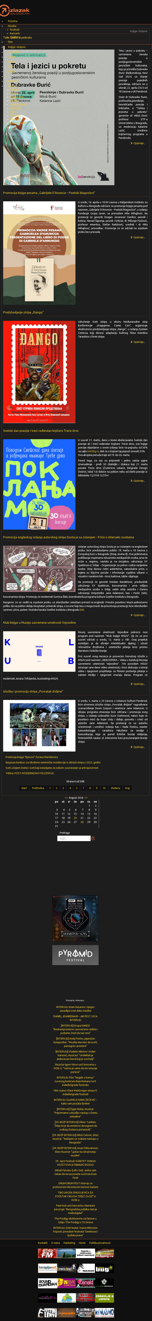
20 (75, 817)
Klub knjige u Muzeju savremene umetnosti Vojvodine (39, 622)
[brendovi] (66, 1267)
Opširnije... (139, 143)
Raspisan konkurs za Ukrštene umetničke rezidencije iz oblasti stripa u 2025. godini (53, 762)
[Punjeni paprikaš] (66, 1312)
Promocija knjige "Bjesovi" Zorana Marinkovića (32, 757)
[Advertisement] (76, 866)
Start (24, 788)
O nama (55, 1242)
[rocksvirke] (85, 1297)
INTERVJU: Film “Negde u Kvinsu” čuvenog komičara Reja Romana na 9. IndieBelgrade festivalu (75, 1081)
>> (85, 797)
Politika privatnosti (99, 1242)
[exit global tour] (75, 918)
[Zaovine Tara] (66, 1253)
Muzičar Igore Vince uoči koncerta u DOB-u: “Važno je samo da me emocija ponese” (75, 1068)
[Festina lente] (47, 1312)
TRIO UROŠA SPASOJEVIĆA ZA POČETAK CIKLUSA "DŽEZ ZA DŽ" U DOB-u (75, 1196)
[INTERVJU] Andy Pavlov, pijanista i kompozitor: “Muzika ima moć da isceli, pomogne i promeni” (76, 1042)
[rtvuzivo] (104, 1312)
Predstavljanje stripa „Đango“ (23, 312)
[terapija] (47, 1267)
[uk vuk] (66, 1282)
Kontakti (42, 1242)
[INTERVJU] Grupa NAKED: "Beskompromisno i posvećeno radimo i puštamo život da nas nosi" (75, 1029)
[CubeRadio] (104, 1282)
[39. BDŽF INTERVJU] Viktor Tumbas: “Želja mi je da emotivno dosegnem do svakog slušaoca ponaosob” (75, 1126)
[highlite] (47, 1297)
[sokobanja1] (66, 1297)
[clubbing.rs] (104, 1253)
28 (82, 822)
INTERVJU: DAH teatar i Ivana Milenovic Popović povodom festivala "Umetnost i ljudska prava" (75, 1231)
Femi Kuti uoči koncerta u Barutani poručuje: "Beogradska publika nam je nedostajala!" (75, 1209)
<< (66, 797)
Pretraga (65, 832)
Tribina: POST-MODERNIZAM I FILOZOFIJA (30, 773)
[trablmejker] (85, 1267)
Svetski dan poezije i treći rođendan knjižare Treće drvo (41, 430)
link (81, 609)
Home (82, 1242)
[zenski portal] (85, 1282)
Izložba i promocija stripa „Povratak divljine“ (33, 691)
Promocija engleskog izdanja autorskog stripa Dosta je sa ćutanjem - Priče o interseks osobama (68, 537)
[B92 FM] (47, 1253)
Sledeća (115, 788)
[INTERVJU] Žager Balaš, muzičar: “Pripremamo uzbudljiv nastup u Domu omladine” (76, 1113)
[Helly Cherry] (85, 1312)
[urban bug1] (104, 1267)
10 (104, 788)
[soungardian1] (47, 1283)
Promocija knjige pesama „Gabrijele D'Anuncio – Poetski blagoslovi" (49, 192)
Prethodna (38, 788)
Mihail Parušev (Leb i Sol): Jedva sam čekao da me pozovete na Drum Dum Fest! (75, 1174)
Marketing (69, 1242)
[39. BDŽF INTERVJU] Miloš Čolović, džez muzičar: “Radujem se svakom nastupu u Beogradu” (75, 1139)
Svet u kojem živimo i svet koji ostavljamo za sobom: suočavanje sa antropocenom (52, 767)
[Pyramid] (75, 954)
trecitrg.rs (93, 451)
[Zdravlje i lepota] (104, 1297)
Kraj (127, 788)
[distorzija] (85, 1253)
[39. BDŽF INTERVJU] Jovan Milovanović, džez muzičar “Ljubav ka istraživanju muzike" (75, 1152)
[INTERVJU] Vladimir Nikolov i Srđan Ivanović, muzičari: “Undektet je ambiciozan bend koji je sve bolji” (75, 1055)
